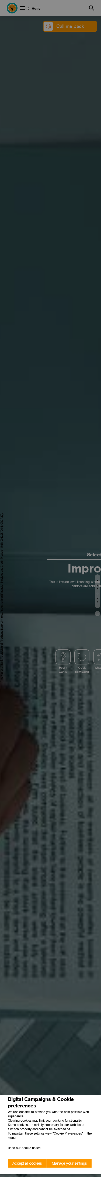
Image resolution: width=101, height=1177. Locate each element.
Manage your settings (69, 1163)
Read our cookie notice (24, 1148)
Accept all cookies (27, 1163)
